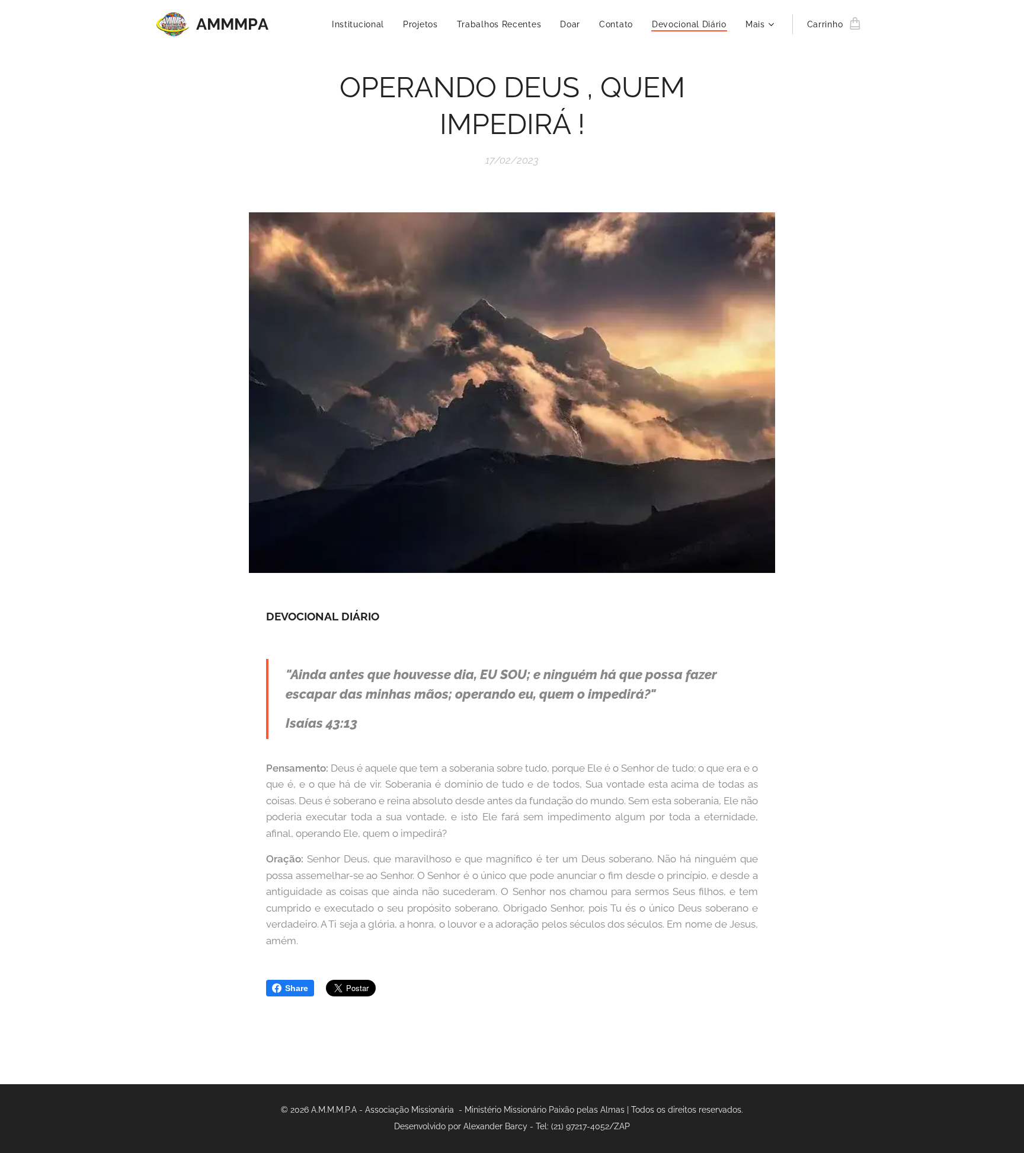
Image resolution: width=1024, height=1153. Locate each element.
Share (296, 988)
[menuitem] (361, 24)
